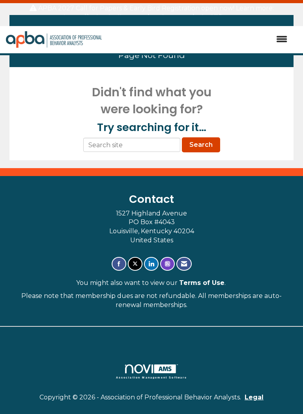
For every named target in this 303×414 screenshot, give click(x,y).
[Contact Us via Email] (184, 264)
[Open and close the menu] (198, 39)
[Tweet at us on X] (135, 264)
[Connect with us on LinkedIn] (151, 264)
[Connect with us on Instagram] (167, 264)
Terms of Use (201, 283)
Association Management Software (151, 377)
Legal (254, 397)
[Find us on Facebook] (119, 264)
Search (201, 144)
